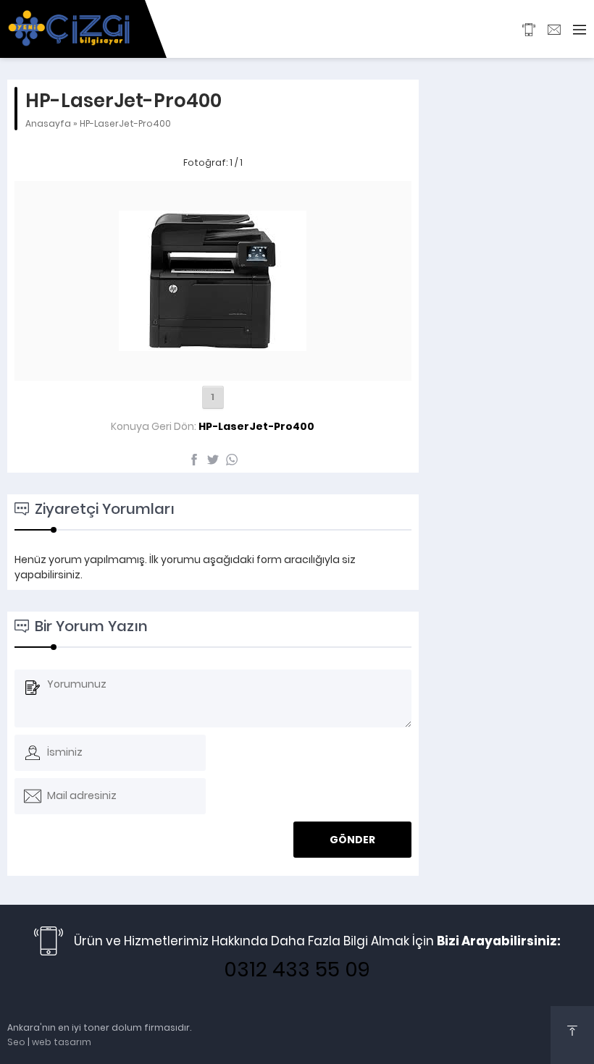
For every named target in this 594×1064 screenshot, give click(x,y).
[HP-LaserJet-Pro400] (212, 365)
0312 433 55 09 (297, 969)
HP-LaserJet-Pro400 (125, 123)
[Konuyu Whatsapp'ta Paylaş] (232, 459)
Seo (16, 1042)
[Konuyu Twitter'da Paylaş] (213, 459)
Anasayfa (48, 123)
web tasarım (61, 1042)
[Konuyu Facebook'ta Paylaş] (194, 459)
